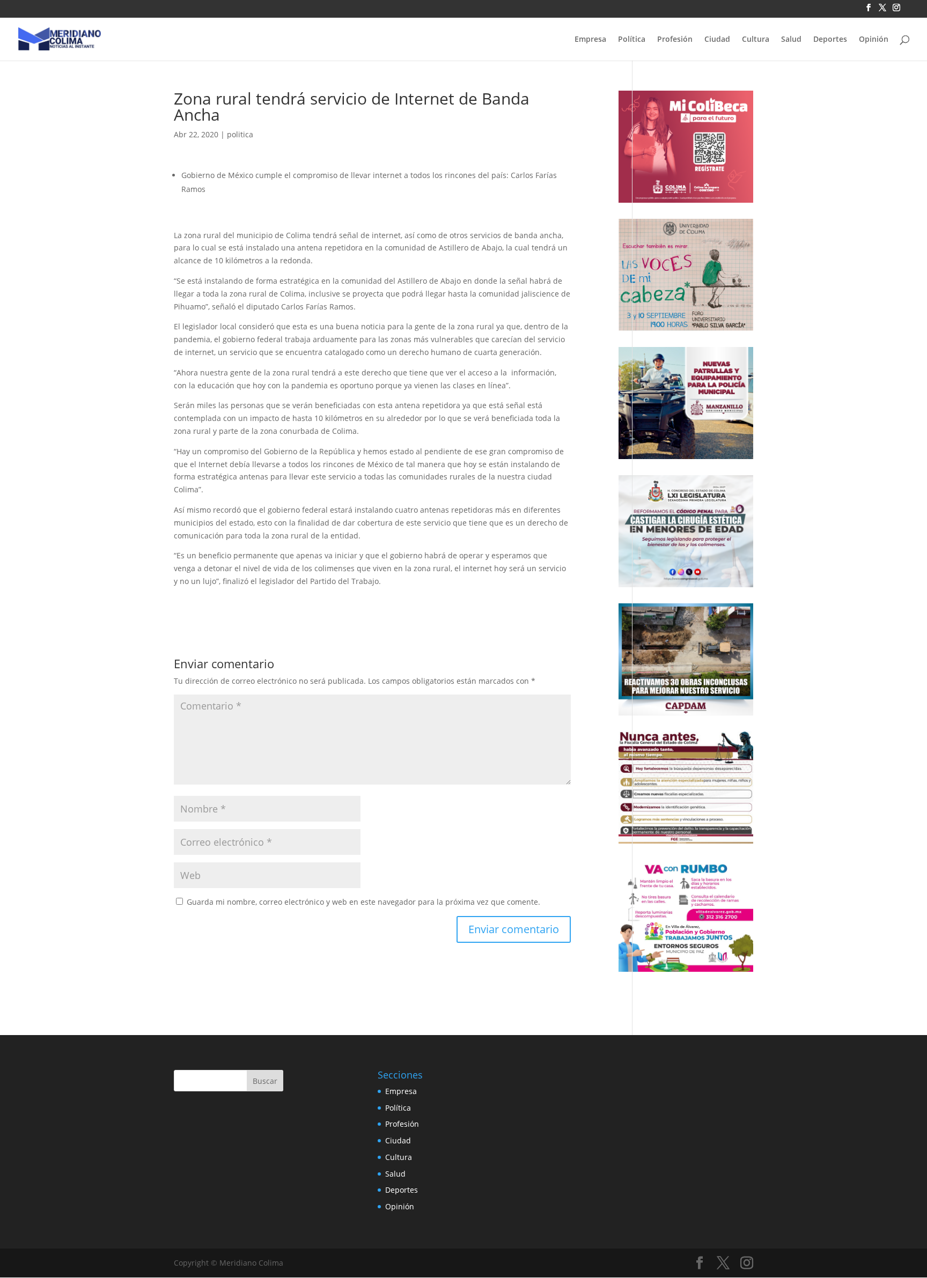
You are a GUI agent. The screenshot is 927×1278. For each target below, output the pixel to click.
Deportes (830, 39)
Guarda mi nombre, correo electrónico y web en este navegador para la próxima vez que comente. (363, 902)
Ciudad (717, 39)
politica (240, 134)
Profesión (675, 39)
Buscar (265, 1081)
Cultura (755, 39)
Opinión (873, 39)
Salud (791, 39)
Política (631, 39)
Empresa (590, 39)
